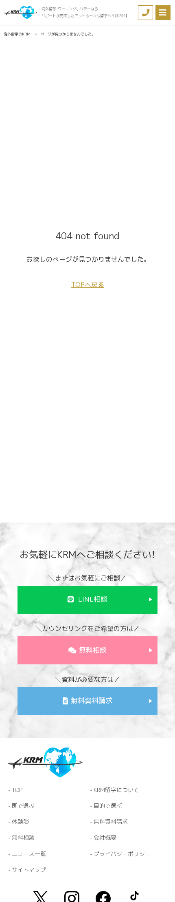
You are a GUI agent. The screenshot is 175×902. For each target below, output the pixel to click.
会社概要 (105, 837)
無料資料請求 (91, 701)
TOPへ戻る (87, 284)
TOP (17, 790)
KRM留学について (116, 790)
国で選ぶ (23, 805)
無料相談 (93, 650)
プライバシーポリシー (122, 854)
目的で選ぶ (108, 805)
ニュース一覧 (29, 854)
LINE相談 (92, 599)
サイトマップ (29, 869)
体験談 (20, 821)
